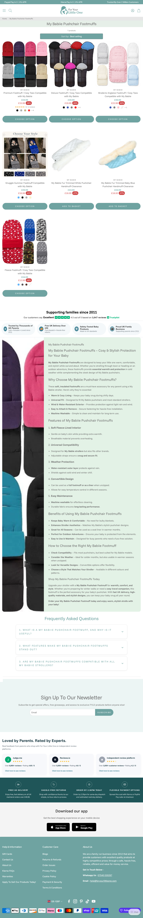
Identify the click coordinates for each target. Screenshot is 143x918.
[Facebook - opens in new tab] (69, 901)
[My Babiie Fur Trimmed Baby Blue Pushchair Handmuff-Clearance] (118, 154)
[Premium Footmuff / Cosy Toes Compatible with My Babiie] (25, 64)
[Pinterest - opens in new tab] (81, 901)
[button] (4, 10)
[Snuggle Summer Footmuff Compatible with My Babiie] (25, 154)
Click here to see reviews (15, 771)
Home (4, 19)
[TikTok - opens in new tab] (87, 901)
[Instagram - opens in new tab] (75, 901)
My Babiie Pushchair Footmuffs (21, 19)
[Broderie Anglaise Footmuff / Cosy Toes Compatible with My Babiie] (118, 64)
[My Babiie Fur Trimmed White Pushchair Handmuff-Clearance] (71, 154)
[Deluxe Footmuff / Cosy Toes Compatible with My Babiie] (71, 64)
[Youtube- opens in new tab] (94, 901)
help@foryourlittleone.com (103, 880)
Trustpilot (113, 317)
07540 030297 (105, 875)
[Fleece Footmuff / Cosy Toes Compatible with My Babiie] (25, 241)
